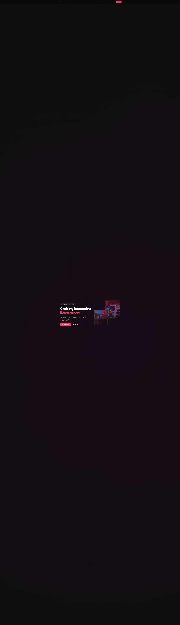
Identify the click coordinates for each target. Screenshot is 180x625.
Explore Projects (65, 324)
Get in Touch (75, 324)
